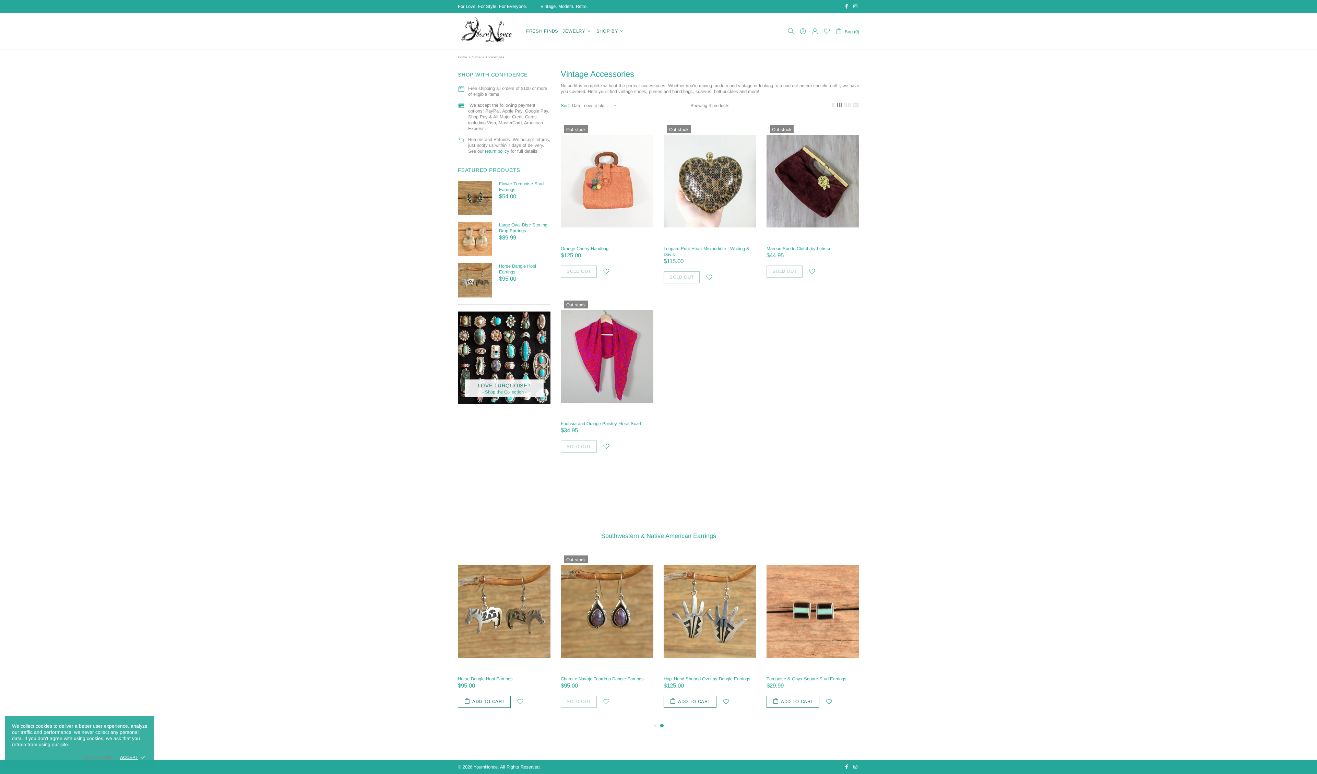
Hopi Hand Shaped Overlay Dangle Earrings (707, 678)
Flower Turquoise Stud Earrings (521, 186)
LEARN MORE (98, 757)
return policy (497, 151)
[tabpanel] (709, 637)
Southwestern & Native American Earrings (658, 535)
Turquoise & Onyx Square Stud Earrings (806, 678)
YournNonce (488, 31)
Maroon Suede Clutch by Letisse (799, 248)
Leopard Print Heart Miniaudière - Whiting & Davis (706, 251)
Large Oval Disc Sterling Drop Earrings (523, 227)
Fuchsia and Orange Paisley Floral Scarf (601, 423)
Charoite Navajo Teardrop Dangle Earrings (602, 678)
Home (462, 57)
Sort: (565, 105)
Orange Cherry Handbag (584, 248)
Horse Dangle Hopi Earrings (517, 268)
